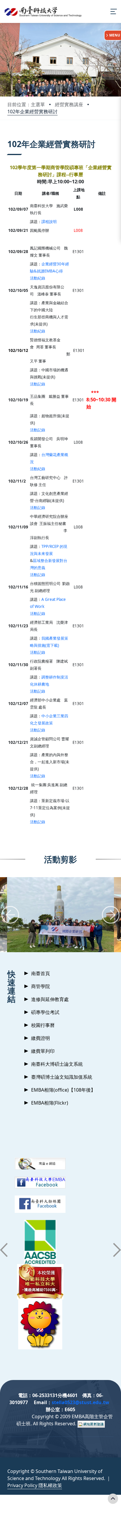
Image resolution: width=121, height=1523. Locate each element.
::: (8, 136)
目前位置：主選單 (26, 104)
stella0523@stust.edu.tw (80, 1402)
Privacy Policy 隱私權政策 (34, 1485)
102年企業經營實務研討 (32, 111)
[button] (10, 915)
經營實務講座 (69, 104)
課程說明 (49, 221)
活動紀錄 (37, 278)
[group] (60, 914)
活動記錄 (37, 384)
